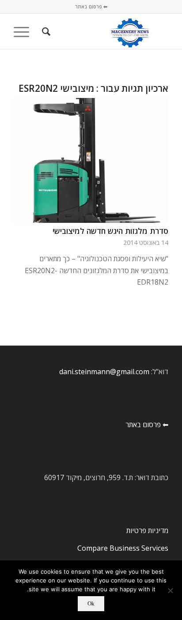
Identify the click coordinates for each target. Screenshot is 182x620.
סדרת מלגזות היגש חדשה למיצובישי (110, 230)
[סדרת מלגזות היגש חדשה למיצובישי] (91, 160)
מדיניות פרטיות (147, 530)
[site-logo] (106, 31)
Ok (91, 603)
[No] (171, 590)
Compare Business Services (122, 548)
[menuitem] (45, 31)
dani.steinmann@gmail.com (104, 371)
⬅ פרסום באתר (91, 6)
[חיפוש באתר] (45, 31)
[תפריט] (24, 31)
